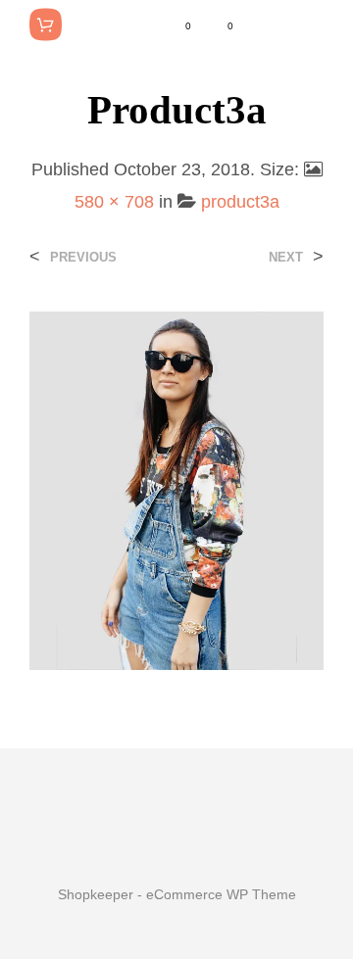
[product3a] (176, 489)
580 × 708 (114, 202)
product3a (240, 202)
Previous (83, 257)
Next (286, 257)
